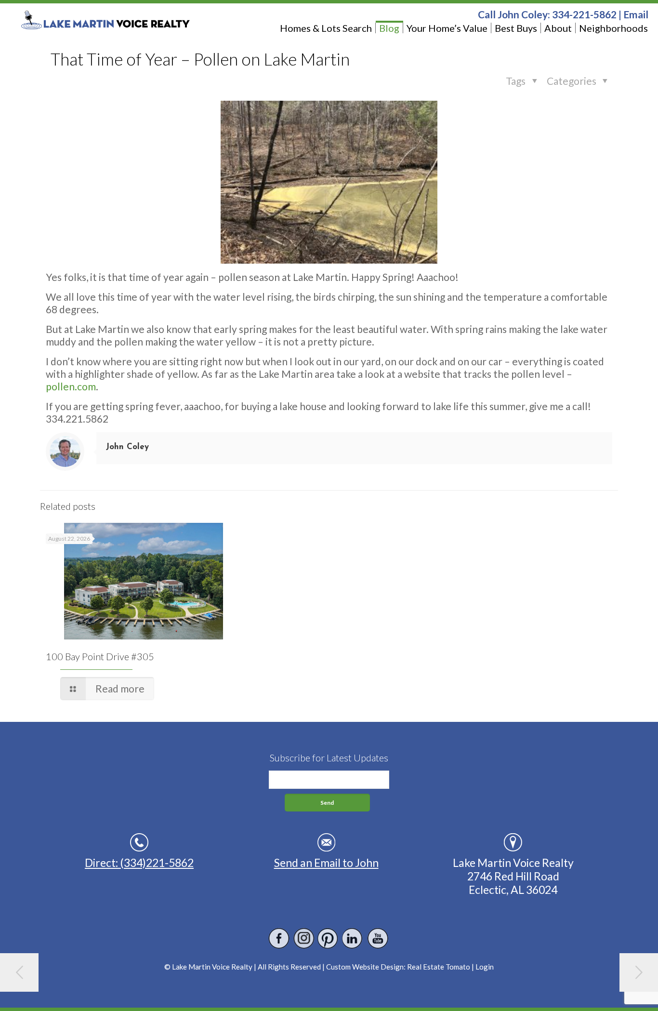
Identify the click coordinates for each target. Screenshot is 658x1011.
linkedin (353, 938)
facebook (279, 938)
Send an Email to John (326, 862)
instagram (304, 938)
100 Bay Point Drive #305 (100, 656)
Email (635, 14)
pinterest (328, 938)
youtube (377, 938)
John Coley (127, 447)
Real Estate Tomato (438, 966)
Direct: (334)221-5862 (139, 862)
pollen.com (71, 386)
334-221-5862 (584, 14)
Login (484, 966)
